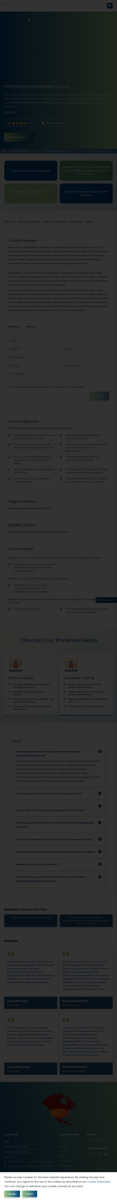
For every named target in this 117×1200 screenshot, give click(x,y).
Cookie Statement (98, 1181)
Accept (12, 1193)
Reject (29, 1193)
